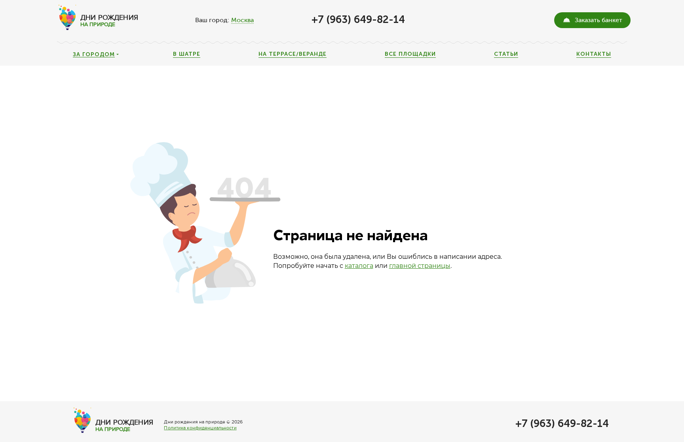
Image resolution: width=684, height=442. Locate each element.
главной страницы (419, 265)
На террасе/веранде (292, 54)
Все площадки (410, 54)
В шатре (186, 54)
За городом (94, 54)
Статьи (506, 54)
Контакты (593, 54)
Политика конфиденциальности (200, 428)
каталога (359, 265)
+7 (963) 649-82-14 (358, 19)
